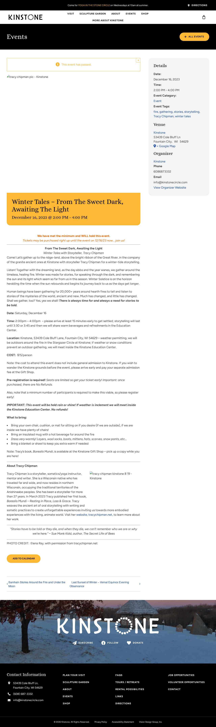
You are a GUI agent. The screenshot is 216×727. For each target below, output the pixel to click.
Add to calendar (24, 558)
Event (157, 101)
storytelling (191, 112)
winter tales (183, 116)
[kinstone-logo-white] (108, 619)
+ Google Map (166, 146)
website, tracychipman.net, (94, 515)
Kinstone (159, 132)
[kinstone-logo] (25, 16)
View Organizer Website (170, 187)
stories (178, 112)
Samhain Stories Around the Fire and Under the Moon (36, 584)
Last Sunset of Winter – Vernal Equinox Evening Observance (99, 584)
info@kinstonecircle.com (28, 700)
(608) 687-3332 (23, 693)
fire (156, 112)
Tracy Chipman (164, 116)
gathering (166, 112)
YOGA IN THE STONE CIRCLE (94, 5)
